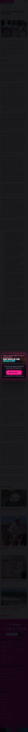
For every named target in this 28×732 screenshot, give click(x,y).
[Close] (24, 355)
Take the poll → (14, 372)
